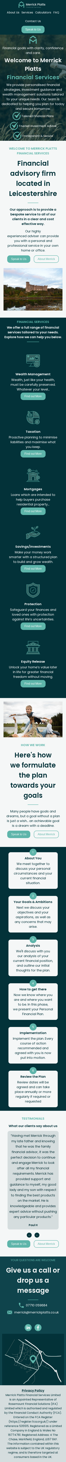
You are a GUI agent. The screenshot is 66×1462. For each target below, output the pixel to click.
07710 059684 (36, 1305)
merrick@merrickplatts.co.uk (36, 1312)
